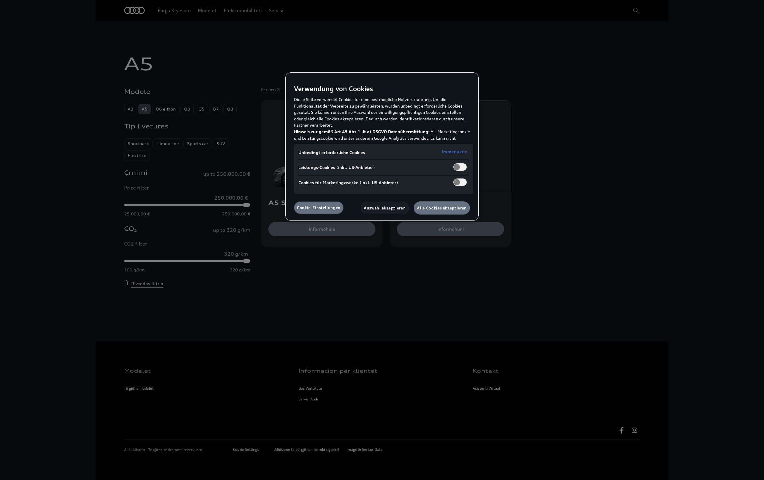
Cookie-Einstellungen (319, 207)
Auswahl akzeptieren (385, 208)
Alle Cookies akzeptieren (442, 208)
